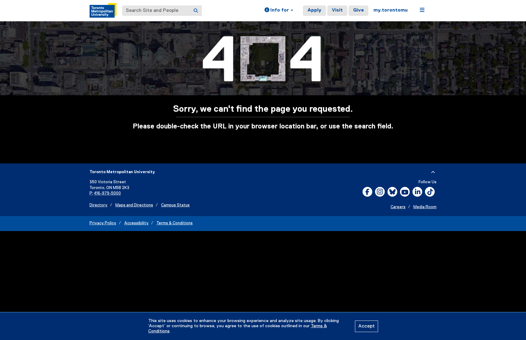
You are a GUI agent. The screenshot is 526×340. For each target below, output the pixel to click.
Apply (314, 10)
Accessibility (136, 223)
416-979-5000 (107, 193)
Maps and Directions (134, 205)
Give (358, 10)
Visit (337, 10)
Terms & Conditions (174, 223)
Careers (398, 207)
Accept (366, 326)
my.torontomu (390, 10)
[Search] (196, 10)
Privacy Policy (102, 223)
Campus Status (175, 205)
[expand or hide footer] (433, 172)
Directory (98, 205)
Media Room (425, 207)
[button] (279, 10)
